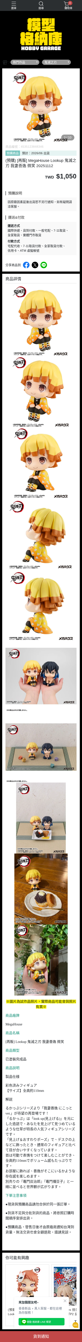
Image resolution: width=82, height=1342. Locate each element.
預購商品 (13, 153)
